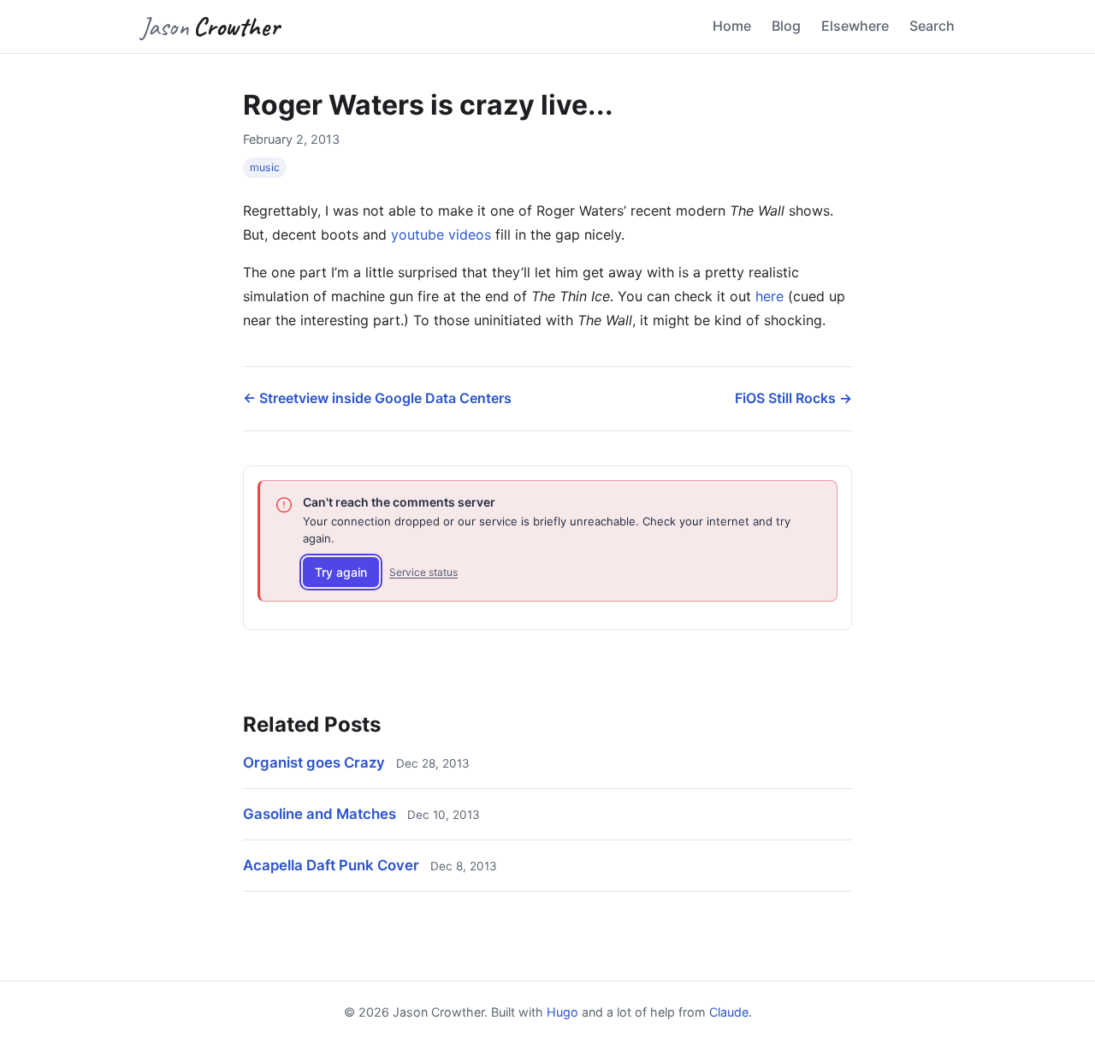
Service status (423, 572)
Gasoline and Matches (319, 813)
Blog (786, 25)
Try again (341, 572)
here (769, 296)
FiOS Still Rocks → (793, 397)
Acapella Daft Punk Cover (331, 865)
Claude (729, 1012)
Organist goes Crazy (314, 762)
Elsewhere (855, 25)
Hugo (562, 1012)
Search (932, 25)
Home (732, 25)
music (265, 167)
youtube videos (441, 234)
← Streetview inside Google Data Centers (377, 397)
